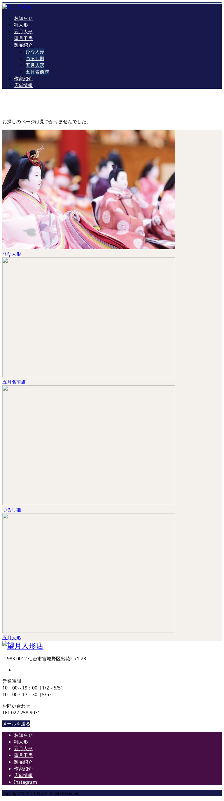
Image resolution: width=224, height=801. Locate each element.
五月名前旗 (37, 72)
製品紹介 (23, 45)
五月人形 (23, 31)
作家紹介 (23, 78)
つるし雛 (35, 58)
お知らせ (23, 18)
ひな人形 (35, 51)
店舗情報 (23, 85)
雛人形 (21, 25)
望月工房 (23, 38)
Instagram (25, 782)
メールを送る (16, 723)
